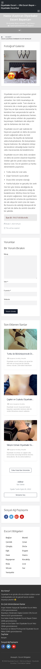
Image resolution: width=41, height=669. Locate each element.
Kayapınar (12, 358)
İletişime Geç (20, 495)
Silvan (17, 23)
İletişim (4, 638)
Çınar (24, 542)
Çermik (9, 542)
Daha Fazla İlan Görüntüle (20, 470)
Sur (23, 568)
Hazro (11, 404)
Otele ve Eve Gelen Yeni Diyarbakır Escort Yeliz (18, 623)
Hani (8, 555)
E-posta (7, 290)
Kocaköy (11, 23)
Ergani (25, 550)
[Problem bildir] (20, 30)
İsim (6, 282)
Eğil (7, 550)
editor (20, 481)
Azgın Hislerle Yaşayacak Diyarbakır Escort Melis (19, 608)
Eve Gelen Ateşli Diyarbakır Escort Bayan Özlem (19, 618)
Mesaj (6, 254)
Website (7, 299)
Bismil (25, 537)
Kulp (8, 564)
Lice (24, 564)
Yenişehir (22, 23)
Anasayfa (14, 657)
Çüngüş (9, 546)
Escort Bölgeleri (24, 657)
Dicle (24, 546)
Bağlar (9, 537)
